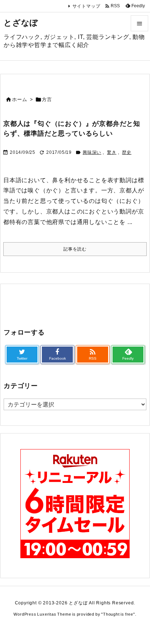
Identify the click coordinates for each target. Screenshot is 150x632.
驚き (112, 152)
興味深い (92, 152)
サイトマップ (86, 6)
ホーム (19, 99)
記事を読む (75, 249)
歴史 (126, 152)
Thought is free (118, 614)
